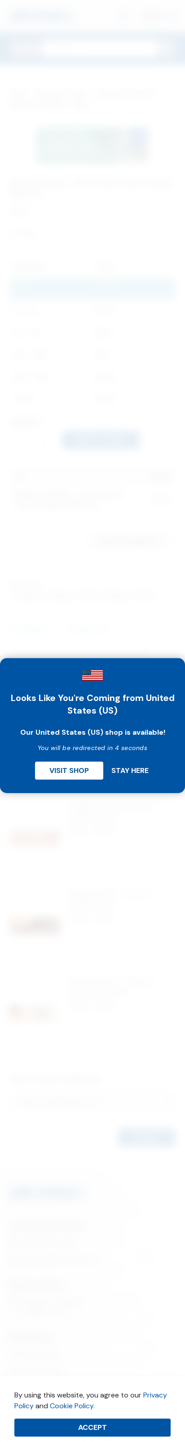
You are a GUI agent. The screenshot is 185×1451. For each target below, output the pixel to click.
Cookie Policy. (72, 1406)
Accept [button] (92, 1427)
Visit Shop (69, 770)
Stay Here (130, 770)
